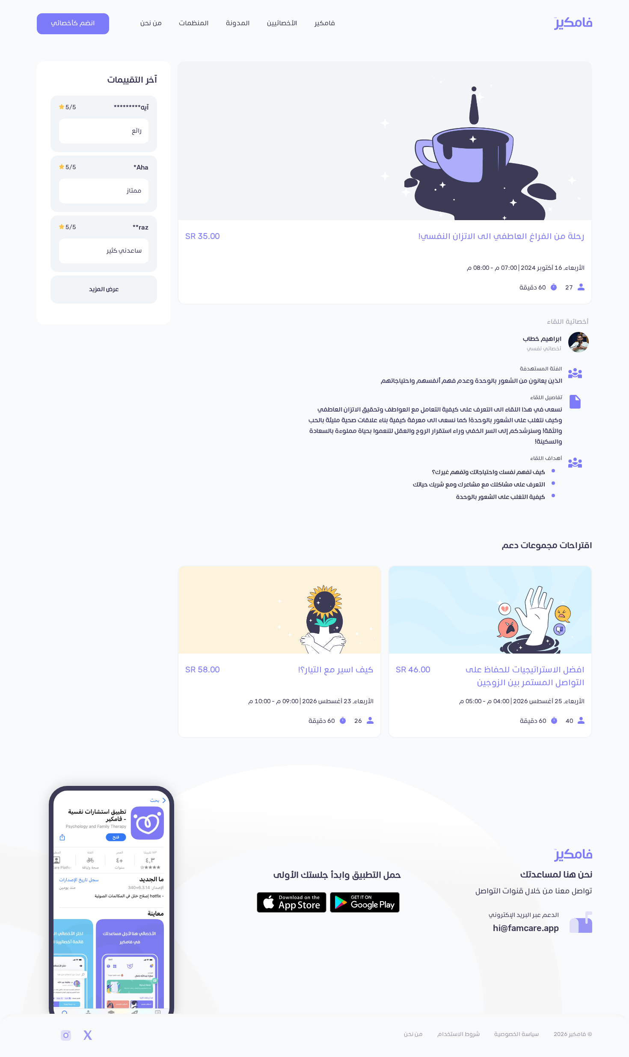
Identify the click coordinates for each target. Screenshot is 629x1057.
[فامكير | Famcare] (573, 23)
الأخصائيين (282, 23)
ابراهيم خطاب (542, 338)
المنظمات (194, 23)
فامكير (324, 23)
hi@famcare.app (526, 928)
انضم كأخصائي (73, 23)
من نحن (151, 23)
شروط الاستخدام (458, 1034)
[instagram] (66, 1036)
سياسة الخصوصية (516, 1034)
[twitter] (87, 1036)
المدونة (238, 23)
